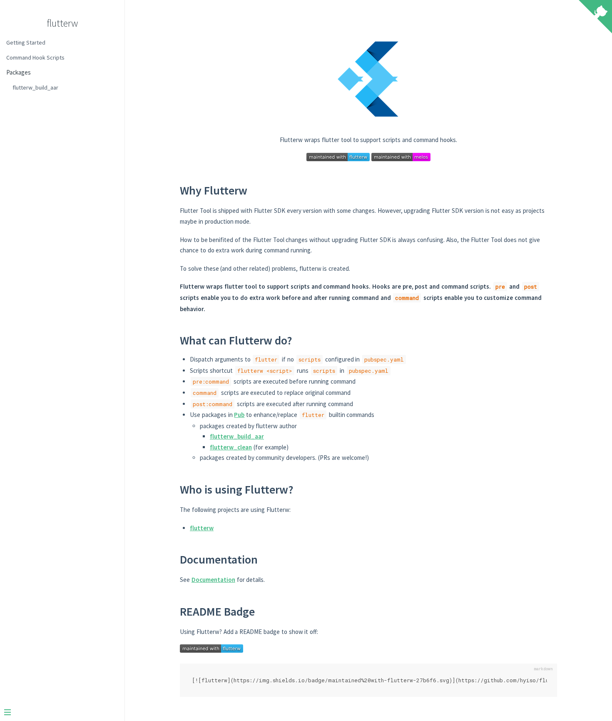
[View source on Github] (595, 17)
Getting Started (25, 42)
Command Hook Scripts (35, 57)
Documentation (213, 580)
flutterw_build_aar (35, 87)
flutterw (62, 23)
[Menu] (59, 713)
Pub (239, 415)
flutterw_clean (231, 447)
